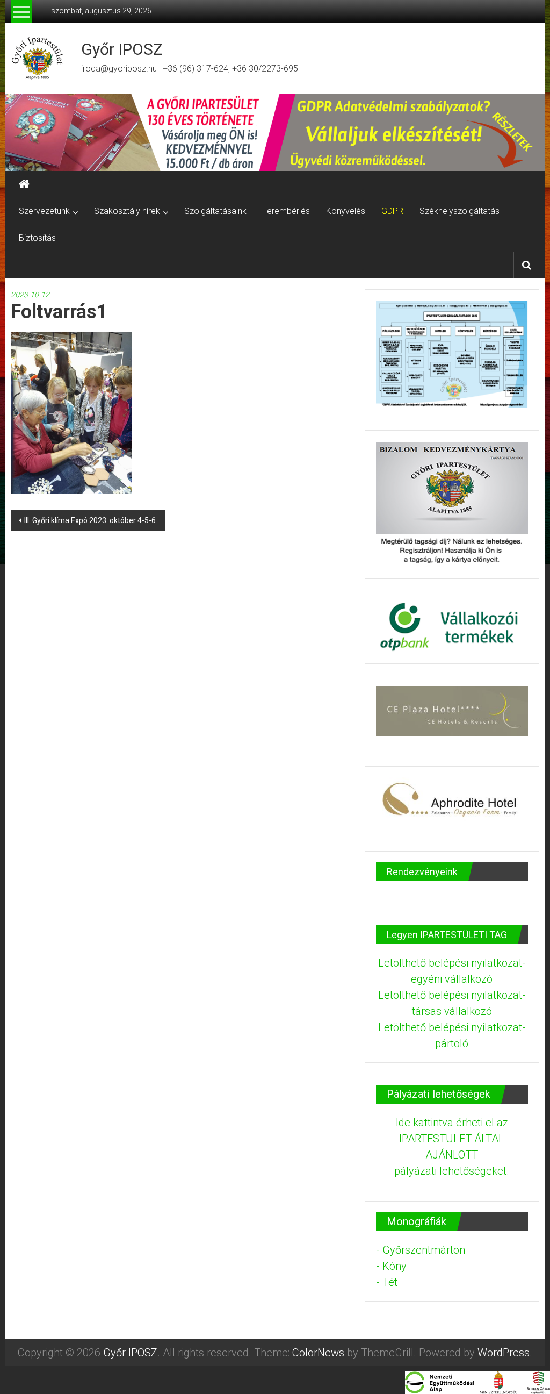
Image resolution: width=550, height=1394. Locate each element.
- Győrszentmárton (420, 1249)
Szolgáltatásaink (215, 211)
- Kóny (391, 1266)
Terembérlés (286, 211)
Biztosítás (37, 238)
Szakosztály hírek (127, 211)
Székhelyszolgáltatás (459, 211)
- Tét (386, 1282)
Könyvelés (345, 211)
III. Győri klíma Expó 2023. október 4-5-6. (90, 520)
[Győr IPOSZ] (275, 132)
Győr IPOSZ (121, 49)
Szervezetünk (44, 211)
